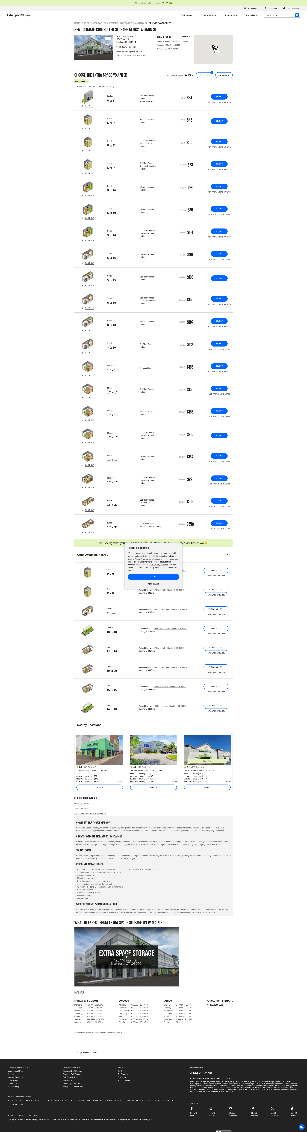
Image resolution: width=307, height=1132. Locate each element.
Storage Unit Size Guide (73, 1087)
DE (35, 1101)
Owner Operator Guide (72, 1084)
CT (30, 1101)
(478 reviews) (143, 767)
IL (59, 1101)
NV (115, 1101)
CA (21, 1101)
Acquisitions (13, 1074)
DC (39, 1101)
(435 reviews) (197, 767)
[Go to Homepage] (15, 15)
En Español (123, 1074)
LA (75, 1101)
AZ (17, 1101)
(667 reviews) (90, 767)
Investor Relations (15, 1077)
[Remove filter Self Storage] (87, 81)
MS (101, 1101)
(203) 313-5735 (138, 56)
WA (17, 1105)
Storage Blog (68, 1080)
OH (141, 1101)
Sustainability (13, 1087)
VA (13, 1105)
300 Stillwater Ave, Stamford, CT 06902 (170, 609)
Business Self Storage (72, 1071)
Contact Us (12, 1084)
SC (163, 1101)
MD (83, 1101)
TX (172, 1101)
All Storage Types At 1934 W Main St (90, 813)
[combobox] (282, 15)
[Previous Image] (77, 47)
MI (93, 1101)
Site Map (122, 1077)
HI (52, 1101)
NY (132, 1101)
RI (159, 1101)
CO (26, 1101)
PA (155, 1101)
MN (96, 1101)
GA (48, 1101)
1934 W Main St (139, 23)
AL (9, 1101)
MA (88, 1101)
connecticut (111, 23)
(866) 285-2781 (216, 1005)
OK (146, 1101)
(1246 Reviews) (129, 47)
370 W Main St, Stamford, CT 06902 (169, 590)
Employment (13, 1080)
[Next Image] (110, 47)
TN (167, 1101)
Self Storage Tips (70, 1077)
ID (56, 1101)
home (77, 23)
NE (110, 1101)
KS (66, 1101)
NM (128, 1101)
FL (44, 1101)
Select (219, 96)
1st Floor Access (81, 809)
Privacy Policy (124, 1080)
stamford (125, 23)
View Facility (215, 570)
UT (9, 1105)
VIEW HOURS (185, 36)
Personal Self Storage (72, 1074)
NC (137, 1101)
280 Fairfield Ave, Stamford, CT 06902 (170, 687)
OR (150, 1101)
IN (62, 1101)
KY (70, 1101)
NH (119, 1101)
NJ (124, 1101)
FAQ (120, 1071)
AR (13, 1101)
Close (154, 577)
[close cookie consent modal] (179, 546)
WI (22, 1105)
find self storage (92, 23)
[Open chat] (302, 1127)
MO (106, 1101)
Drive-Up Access (81, 804)
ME (79, 1101)
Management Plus (15, 1071)
